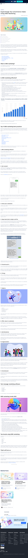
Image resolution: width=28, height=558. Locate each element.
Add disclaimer (4, 142)
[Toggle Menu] (26, 4)
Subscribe (23, 522)
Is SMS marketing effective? (4, 37)
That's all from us (3, 42)
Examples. (3, 60)
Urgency (3, 140)
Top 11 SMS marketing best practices (5, 38)
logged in (9, 515)
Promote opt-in (4, 138)
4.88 (14, 82)
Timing (3, 139)
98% (5, 418)
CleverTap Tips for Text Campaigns (15, 258)
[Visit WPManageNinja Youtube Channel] (6, 551)
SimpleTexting (6, 174)
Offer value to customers (5, 141)
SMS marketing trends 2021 (4, 40)
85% (2, 419)
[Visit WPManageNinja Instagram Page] (2, 551)
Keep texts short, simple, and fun (6, 137)
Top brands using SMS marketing (5, 41)
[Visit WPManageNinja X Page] (5, 551)
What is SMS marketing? (4, 36)
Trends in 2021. (4, 59)
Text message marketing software (5, 39)
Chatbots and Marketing (12, 462)
